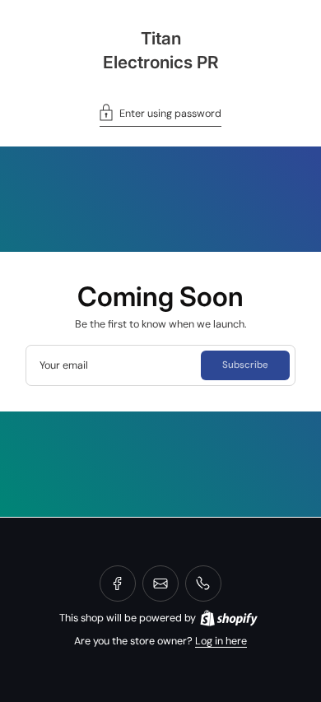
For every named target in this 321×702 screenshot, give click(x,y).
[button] (160, 115)
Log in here (221, 641)
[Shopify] (229, 618)
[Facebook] (118, 583)
